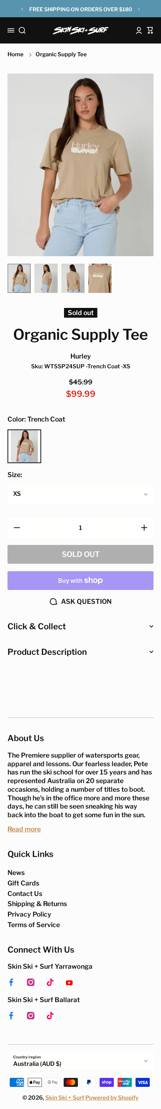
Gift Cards (23, 883)
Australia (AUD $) (37, 1063)
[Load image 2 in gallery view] (46, 278)
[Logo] (80, 30)
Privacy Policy (29, 914)
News (16, 872)
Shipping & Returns (37, 904)
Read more (24, 829)
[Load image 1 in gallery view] (19, 278)
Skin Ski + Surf (64, 1097)
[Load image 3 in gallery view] (73, 278)
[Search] (22, 30)
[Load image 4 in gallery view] (100, 278)
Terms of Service (33, 925)
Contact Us (24, 893)
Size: (14, 475)
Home (15, 54)
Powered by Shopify (112, 1097)
